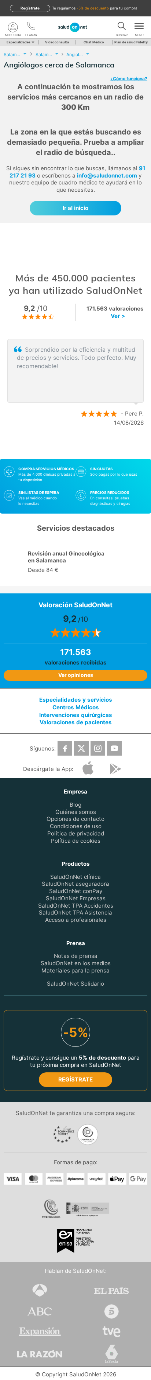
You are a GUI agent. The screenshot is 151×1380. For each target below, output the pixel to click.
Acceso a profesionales (75, 919)
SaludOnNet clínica (75, 876)
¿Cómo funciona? (128, 78)
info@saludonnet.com (107, 175)
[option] (75, 382)
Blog (75, 804)
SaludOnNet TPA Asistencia (75, 912)
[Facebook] (65, 748)
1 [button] (68, 446)
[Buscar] (122, 27)
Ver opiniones (75, 675)
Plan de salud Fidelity (131, 42)
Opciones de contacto (75, 818)
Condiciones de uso (76, 826)
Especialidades (18, 42)
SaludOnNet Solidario (75, 983)
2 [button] (79, 446)
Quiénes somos (75, 811)
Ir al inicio (75, 207)
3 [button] (90, 446)
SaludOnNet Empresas (76, 898)
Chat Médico (94, 42)
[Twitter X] (81, 748)
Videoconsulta (57, 42)
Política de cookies (75, 840)
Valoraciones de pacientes (76, 722)
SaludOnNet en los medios (76, 963)
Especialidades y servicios (75, 699)
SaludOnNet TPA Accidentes (75, 905)
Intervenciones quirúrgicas (75, 715)
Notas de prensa (75, 955)
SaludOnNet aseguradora (75, 883)
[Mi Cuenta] (13, 27)
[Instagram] (98, 748)
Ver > (118, 315)
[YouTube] (114, 748)
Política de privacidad (75, 833)
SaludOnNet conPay (75, 891)
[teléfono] (31, 27)
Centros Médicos (75, 707)
